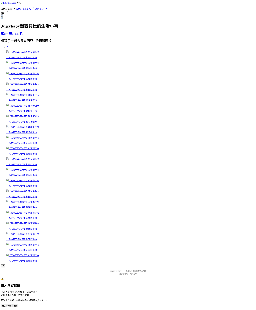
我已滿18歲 (6, 306)
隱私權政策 (123, 274)
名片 (24, 34)
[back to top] (3, 266)
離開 (15, 306)
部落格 (15, 34)
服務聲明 (133, 274)
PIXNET (118, 271)
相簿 (6, 34)
